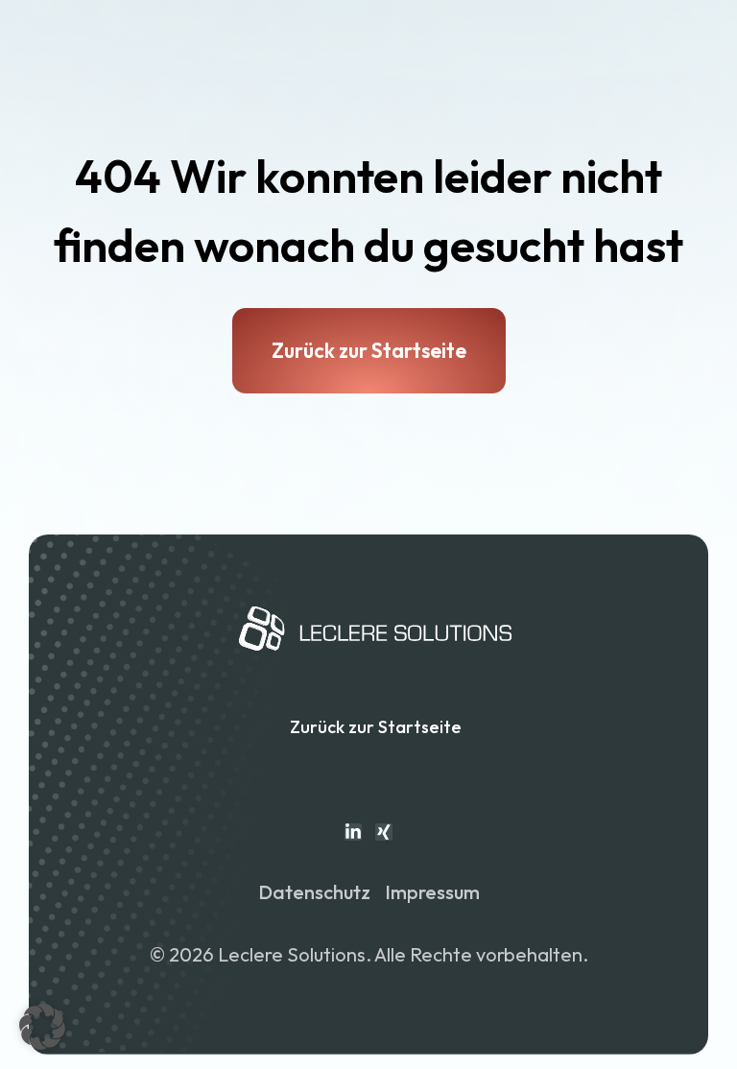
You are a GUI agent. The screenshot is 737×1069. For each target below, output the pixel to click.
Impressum (432, 892)
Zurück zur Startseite (376, 727)
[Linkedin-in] (353, 832)
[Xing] (383, 832)
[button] (42, 1027)
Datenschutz (314, 892)
